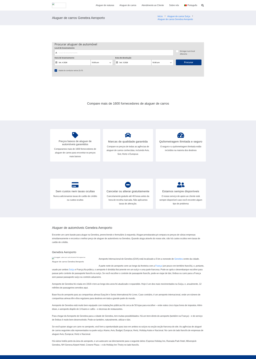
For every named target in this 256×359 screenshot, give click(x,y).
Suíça (71, 269)
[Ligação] (59, 5)
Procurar (188, 62)
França (158, 266)
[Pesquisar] (202, 5)
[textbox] (114, 52)
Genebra (178, 259)
